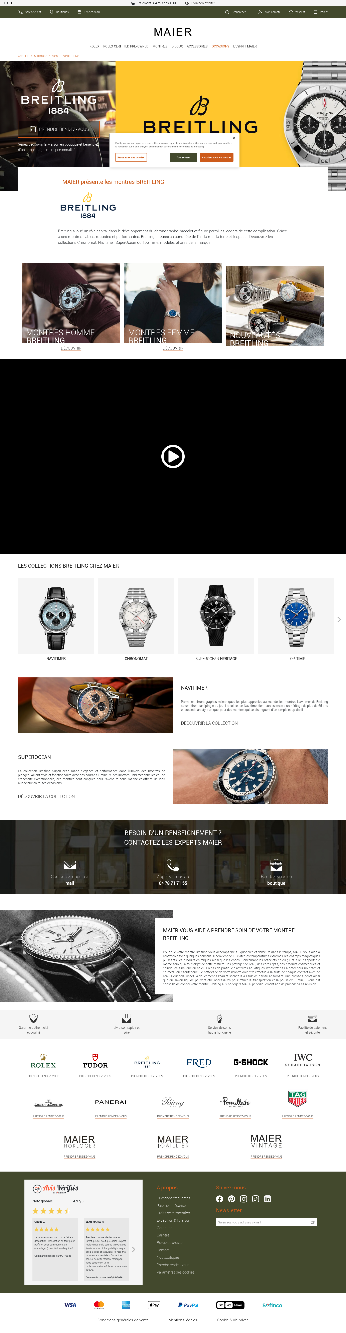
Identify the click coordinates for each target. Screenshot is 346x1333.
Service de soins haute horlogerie (219, 1030)
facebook (219, 1198)
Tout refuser (183, 157)
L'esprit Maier (245, 46)
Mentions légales (183, 1320)
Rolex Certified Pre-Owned (126, 46)
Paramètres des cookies (175, 1272)
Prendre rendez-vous (173, 1264)
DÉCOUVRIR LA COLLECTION (209, 723)
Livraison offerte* (203, 3)
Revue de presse (169, 1242)
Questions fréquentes (173, 1198)
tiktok (255, 1198)
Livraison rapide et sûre (127, 1030)
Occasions (220, 46)
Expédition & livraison (173, 1220)
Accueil (23, 56)
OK (313, 1222)
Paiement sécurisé (171, 1205)
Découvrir (71, 348)
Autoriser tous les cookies (216, 157)
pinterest (231, 1198)
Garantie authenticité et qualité (33, 1030)
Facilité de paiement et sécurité (312, 1030)
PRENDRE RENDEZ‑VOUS (64, 129)
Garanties (164, 1227)
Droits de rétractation (173, 1212)
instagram (243, 1198)
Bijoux (177, 46)
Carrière (163, 1235)
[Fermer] (233, 138)
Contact (163, 1249)
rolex (94, 46)
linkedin (267, 1198)
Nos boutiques (168, 1257)
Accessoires (197, 46)
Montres (160, 46)
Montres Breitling (65, 56)
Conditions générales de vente (123, 1320)
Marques (40, 56)
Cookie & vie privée (233, 1320)
